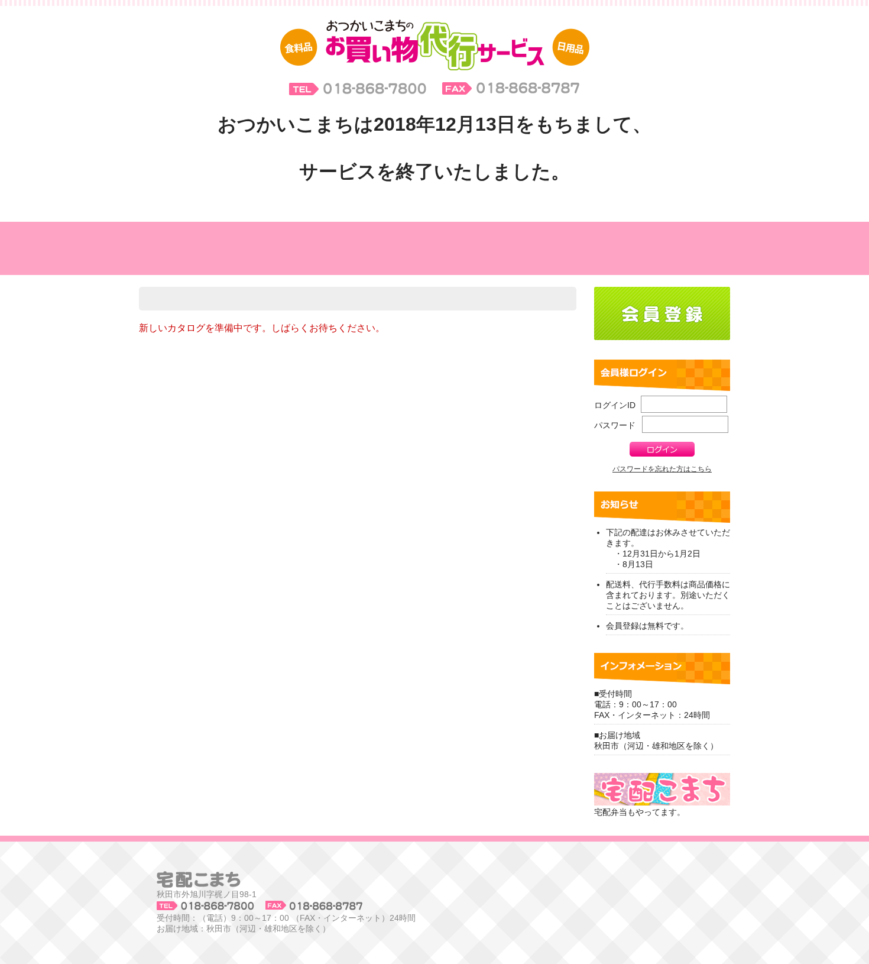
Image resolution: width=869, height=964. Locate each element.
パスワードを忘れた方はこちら (662, 469)
